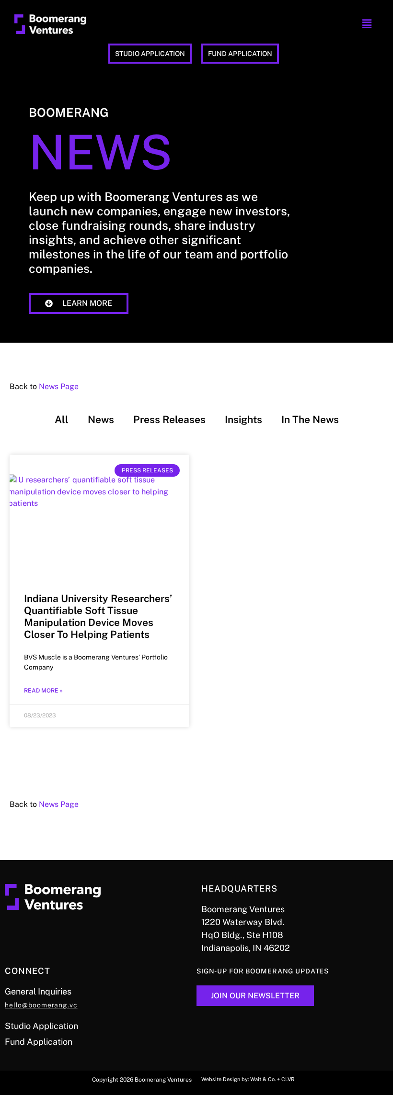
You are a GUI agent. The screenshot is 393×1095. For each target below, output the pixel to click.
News (101, 419)
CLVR (287, 1079)
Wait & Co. (263, 1079)
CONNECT (27, 971)
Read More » (43, 690)
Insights (243, 419)
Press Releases (169, 419)
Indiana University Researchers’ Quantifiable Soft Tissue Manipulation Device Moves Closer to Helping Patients (98, 616)
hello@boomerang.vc (41, 1005)
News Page (59, 386)
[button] (366, 24)
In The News (310, 419)
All (62, 419)
